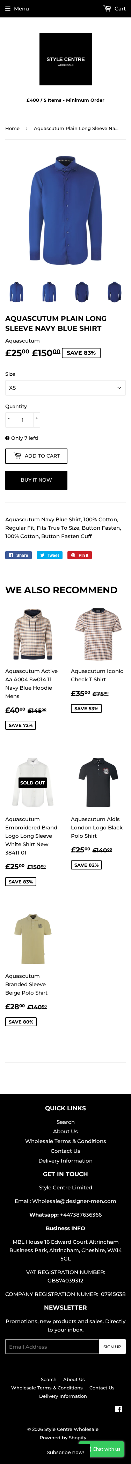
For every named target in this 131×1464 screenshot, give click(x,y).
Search (66, 1122)
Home (12, 128)
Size (10, 374)
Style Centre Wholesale (71, 1429)
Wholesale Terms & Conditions (65, 1141)
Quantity (16, 406)
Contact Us (65, 1151)
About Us (65, 1131)
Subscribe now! (65, 1452)
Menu (21, 8)
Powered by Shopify (63, 1437)
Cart (119, 8)
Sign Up (112, 1346)
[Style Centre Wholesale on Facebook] (118, 1409)
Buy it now (36, 480)
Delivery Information (65, 1160)
